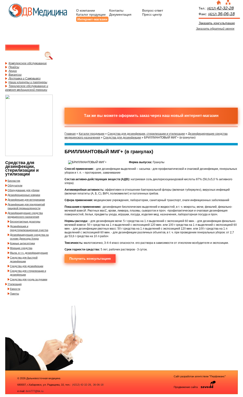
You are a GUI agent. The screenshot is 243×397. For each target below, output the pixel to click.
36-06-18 (97, 384)
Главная (70, 133)
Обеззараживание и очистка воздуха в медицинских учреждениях (131, 84)
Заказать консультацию (217, 23)
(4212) (220, 8)
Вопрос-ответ (152, 10)
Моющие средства (21, 248)
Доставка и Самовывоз (25, 78)
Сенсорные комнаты (214, 48)
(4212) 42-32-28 (81, 384)
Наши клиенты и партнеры (28, 82)
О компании (85, 10)
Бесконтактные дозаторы (25, 221)
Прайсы (14, 67)
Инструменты (172, 48)
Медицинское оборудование (89, 48)
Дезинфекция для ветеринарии (26, 199)
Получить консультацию (90, 258)
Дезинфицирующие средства (89, 84)
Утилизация (15, 284)
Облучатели (15, 185)
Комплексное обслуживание (28, 63)
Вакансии (15, 74)
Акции (13, 71)
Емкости (15, 288)
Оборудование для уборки (23, 190)
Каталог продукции (91, 14)
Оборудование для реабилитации (172, 84)
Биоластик (14, 180)
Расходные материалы (131, 48)
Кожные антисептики (22, 243)
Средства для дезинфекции (26, 266)
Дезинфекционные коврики (24, 195)
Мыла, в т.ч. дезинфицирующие (29, 252)
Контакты (116, 10)
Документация (120, 14)
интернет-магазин (201, 116)
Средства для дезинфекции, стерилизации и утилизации (146, 133)
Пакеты (14, 293)
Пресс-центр (152, 14)
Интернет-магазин (92, 19)
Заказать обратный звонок (215, 28)
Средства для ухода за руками (28, 279)
